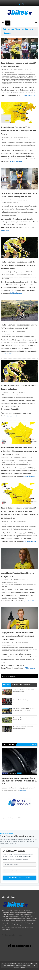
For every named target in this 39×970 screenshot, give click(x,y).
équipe (5, 647)
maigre (20, 277)
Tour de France (14, 214)
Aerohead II (23, 205)
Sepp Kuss (34, 649)
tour (30, 145)
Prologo (17, 397)
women (3, 147)
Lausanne (4, 79)
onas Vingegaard (29, 647)
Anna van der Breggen (12, 74)
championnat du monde (13, 277)
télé (28, 145)
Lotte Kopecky (28, 79)
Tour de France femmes (23, 214)
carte (4, 526)
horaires (25, 144)
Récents (16, 684)
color (4, 584)
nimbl (10, 336)
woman (33, 145)
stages (24, 145)
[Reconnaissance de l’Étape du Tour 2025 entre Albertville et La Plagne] (7, 711)
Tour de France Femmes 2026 (13, 82)
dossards (16, 463)
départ (12, 463)
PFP (35, 277)
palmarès (23, 528)
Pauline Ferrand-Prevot (19, 80)
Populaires (7, 685)
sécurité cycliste (20, 212)
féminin (34, 142)
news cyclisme (14, 211)
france (7, 144)
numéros (34, 463)
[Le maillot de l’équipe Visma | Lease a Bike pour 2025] (19, 558)
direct (21, 142)
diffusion (18, 142)
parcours (32, 144)
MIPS (9, 211)
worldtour (6, 215)
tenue (31, 584)
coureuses (7, 463)
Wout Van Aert (12, 215)
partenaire (4, 649)
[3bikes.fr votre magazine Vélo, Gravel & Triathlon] (3, 23)
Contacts (22, 967)
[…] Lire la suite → (28, 95)
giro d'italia (9, 209)
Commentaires (26, 684)
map (15, 528)
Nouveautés (13, 773)
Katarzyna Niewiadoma (20, 77)
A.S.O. (4, 74)
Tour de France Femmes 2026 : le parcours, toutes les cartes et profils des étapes (18, 130)
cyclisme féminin (22, 74)
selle (20, 397)
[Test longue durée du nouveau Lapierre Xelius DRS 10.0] (7, 720)
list (31, 463)
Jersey (11, 584)
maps (28, 144)
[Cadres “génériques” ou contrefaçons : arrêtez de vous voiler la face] (7, 701)
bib (4, 463)
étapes (25, 142)
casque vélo (20, 206)
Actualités (5, 773)
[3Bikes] (15, 904)
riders (14, 464)
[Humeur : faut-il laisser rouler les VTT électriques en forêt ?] (7, 692)
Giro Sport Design (16, 209)
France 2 (11, 144)
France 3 (16, 144)
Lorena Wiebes (20, 79)
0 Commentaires (9, 72)
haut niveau (10, 647)
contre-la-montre (28, 206)
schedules (17, 529)
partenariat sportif (22, 211)
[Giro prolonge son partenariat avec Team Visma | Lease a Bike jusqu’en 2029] (19, 178)
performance (22, 649)
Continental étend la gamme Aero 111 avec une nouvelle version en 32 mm (19, 781)
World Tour (17, 650)
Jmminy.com (33, 963)
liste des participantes (12, 79)
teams (24, 464)
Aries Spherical (29, 205)
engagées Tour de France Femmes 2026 (19, 76)
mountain (18, 528)
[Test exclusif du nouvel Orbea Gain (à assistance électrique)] (7, 729)
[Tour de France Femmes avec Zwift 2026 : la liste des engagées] (19, 48)
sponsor (4, 650)
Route (19, 773)
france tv (20, 144)
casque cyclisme (13, 206)
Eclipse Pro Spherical (25, 208)
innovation (15, 647)
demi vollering (29, 74)
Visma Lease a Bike (10, 650)
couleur (8, 584)
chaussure (5, 336)
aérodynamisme (16, 205)
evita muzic (12, 77)
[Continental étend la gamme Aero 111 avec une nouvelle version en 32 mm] (19, 761)
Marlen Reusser (7, 80)
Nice (13, 80)
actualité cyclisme (7, 205)
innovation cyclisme (26, 209)
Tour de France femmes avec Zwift (28, 82)
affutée (5, 277)
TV (29, 529)
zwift (30, 464)
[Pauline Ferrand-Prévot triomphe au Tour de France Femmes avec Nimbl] (19, 310)
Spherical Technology (29, 212)
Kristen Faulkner (30, 77)
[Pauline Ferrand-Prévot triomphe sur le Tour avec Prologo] (19, 371)
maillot (17, 584)
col (7, 142)
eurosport (29, 142)
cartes (4, 142)
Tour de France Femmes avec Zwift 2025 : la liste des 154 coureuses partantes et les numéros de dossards (19, 451)
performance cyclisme (10, 212)
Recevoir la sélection (19, 878)
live (12, 528)
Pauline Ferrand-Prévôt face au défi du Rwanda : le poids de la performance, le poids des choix (18, 265)
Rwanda (7, 278)
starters (21, 464)
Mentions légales (9, 965)
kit (14, 584)
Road (22, 145)
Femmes (4, 144)
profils (18, 145)
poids (3, 278)
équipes (20, 463)
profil (11, 529)
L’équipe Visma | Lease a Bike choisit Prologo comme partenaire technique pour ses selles (17, 636)
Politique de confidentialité (22, 965)
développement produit (14, 208)
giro (5, 209)
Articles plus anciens (9, 676)
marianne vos (22, 647)
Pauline (3, 145)
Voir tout (33, 744)
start (17, 464)
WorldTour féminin (6, 83)
